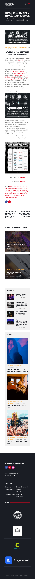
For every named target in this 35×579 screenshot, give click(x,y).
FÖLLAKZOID (8, 188)
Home (8, 19)
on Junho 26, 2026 (20, 308)
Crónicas (13, 437)
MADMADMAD (16, 192)
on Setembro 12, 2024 (13, 276)
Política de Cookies (10, 494)
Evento (9, 269)
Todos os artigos (16, 19)
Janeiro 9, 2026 (13, 367)
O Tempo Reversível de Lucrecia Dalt (21, 312)
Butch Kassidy (12, 186)
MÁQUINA (22, 192)
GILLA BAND (8, 192)
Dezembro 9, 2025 (20, 439)
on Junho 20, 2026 (20, 314)
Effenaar (22, 181)
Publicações (23, 47)
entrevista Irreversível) (17, 71)
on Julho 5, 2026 (20, 297)
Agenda (24, 19)
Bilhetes (22, 177)
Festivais (9, 242)
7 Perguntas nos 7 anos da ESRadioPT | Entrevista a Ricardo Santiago (21, 305)
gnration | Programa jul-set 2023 (16, 245)
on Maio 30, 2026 (20, 327)
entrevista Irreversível (20, 73)
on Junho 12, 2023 (12, 248)
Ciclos (13, 365)
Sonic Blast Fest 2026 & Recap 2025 (17, 442)
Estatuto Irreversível (22, 487)
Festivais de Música (14, 47)
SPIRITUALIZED (13, 193)
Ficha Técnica (9, 489)
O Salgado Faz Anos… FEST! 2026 (16, 406)
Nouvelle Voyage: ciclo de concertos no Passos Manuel (17, 370)
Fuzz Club (21, 60)
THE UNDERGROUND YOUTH (19, 195)
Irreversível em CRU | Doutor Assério (22, 295)
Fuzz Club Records (24, 190)
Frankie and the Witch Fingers (19, 188)
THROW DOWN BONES (11, 197)
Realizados (21, 269)
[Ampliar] (28, 95)
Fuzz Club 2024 (14, 190)
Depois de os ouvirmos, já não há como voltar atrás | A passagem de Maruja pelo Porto (22, 322)
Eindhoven (24, 186)
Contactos (8, 487)
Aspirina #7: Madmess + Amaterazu (14, 272)
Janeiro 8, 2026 (19, 403)
